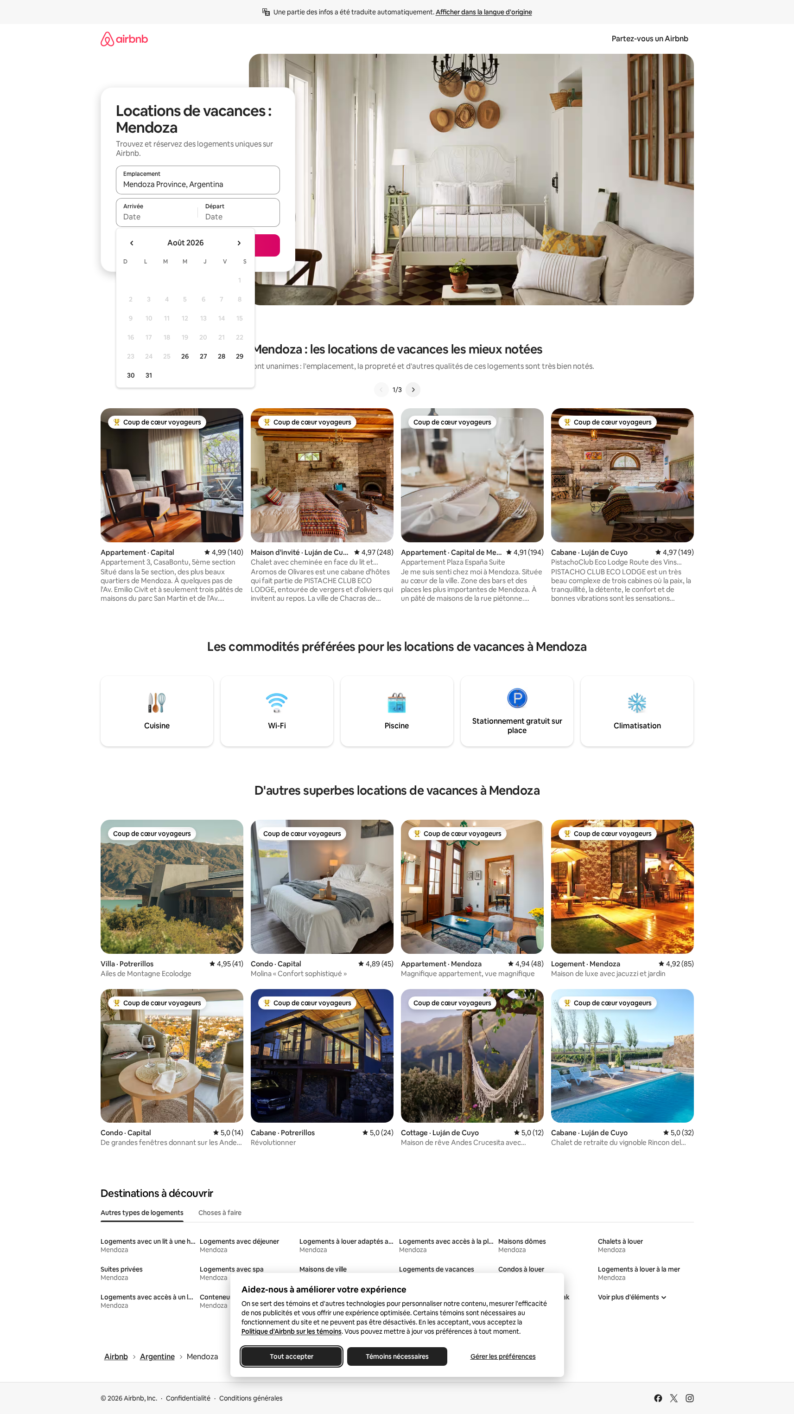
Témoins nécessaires (397, 1356)
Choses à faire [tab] (219, 1212)
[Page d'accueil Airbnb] (124, 38)
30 (131, 375)
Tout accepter (291, 1356)
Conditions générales (251, 1398)
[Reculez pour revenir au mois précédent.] (132, 243)
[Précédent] (381, 389)
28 (221, 356)
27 (203, 356)
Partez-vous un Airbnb (650, 39)
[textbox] (157, 216)
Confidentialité (188, 1398)
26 (185, 356)
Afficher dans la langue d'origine (484, 12)
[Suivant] (413, 389)
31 (149, 375)
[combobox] (198, 184)
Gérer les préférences (502, 1356)
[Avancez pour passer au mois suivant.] (238, 243)
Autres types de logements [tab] (142, 1212)
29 (239, 356)
